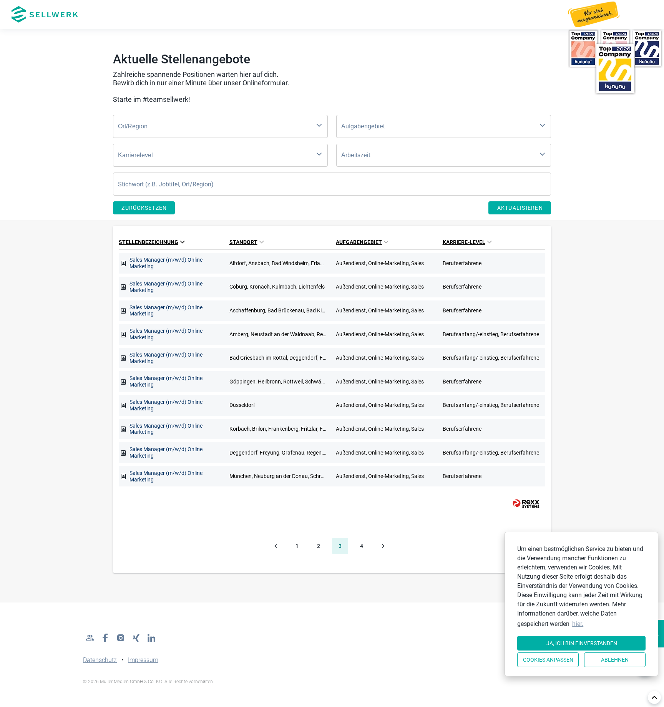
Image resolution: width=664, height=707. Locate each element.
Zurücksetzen (144, 208)
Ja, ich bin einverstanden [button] (581, 643)
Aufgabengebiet (359, 242)
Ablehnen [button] (615, 660)
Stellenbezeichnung (148, 242)
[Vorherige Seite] (275, 546)
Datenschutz (100, 660)
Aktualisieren (520, 208)
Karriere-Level (464, 242)
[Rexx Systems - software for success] (523, 503)
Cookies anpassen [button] (548, 660)
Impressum (143, 660)
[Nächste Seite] (383, 546)
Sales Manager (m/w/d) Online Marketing (166, 263)
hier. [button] (577, 623)
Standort (243, 242)
